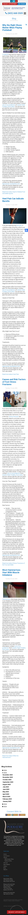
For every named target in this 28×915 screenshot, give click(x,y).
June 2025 (6, 789)
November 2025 (8, 777)
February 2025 (7, 799)
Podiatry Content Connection (14, 900)
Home (5, 854)
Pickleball (5, 54)
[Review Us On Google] (16, 2)
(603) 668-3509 (15, 13)
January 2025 (7, 801)
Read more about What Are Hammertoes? (10, 756)
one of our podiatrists (8, 105)
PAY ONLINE (21, 4)
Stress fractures (14, 416)
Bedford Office (8, 861)
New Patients (7, 864)
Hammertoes (6, 599)
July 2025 (6, 787)
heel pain (19, 225)
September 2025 (8, 782)
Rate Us (5, 869)
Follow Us (16, 814)
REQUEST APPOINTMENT (10, 4)
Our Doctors (7, 856)
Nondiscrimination (11, 906)
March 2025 (6, 796)
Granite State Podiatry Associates (13, 105)
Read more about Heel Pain (10, 374)
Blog (5, 868)
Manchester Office (9, 859)
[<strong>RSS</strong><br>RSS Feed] (26, 24)
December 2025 (8, 775)
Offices (5, 857)
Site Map (5, 906)
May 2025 (6, 792)
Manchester (6, 184)
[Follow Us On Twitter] (14, 2)
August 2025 (7, 784)
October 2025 (7, 779)
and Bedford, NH (15, 184)
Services (6, 862)
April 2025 (6, 794)
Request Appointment (17, 912)
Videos (5, 866)
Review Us (23, 814)
